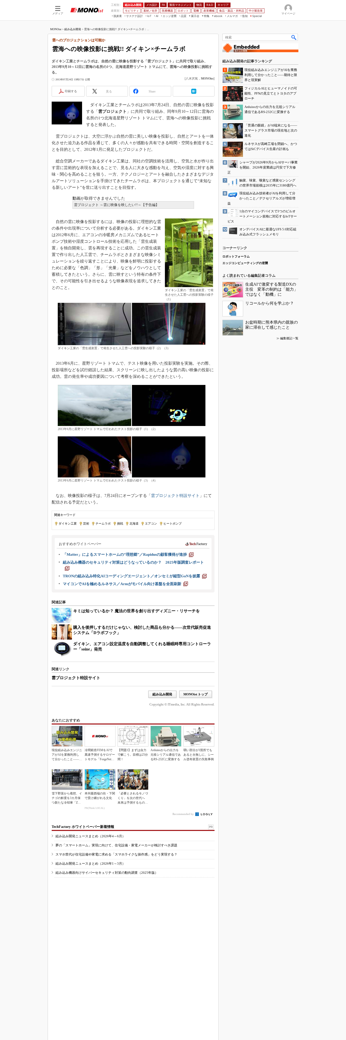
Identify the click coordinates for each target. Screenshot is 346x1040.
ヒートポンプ (172, 523)
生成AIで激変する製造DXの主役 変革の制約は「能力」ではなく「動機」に (271, 289)
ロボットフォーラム (236, 256)
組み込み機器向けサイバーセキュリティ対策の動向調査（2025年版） (106, 873)
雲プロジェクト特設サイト (175, 495)
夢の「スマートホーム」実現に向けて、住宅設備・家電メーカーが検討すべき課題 (116, 845)
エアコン (151, 523)
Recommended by (183, 813)
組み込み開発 (72, 29)
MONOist (55, 29)
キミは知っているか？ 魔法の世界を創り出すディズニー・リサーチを (136, 611)
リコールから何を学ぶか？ (269, 303)
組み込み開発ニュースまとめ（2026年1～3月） (90, 863)
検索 (294, 37)
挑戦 (120, 523)
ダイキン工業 (68, 523)
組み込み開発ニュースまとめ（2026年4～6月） (90, 836)
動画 (76, 198)
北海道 (134, 523)
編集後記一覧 (289, 338)
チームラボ (103, 523)
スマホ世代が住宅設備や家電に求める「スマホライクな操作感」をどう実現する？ (116, 854)
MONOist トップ (195, 694)
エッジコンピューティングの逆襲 (245, 263)
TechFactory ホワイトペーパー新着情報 (83, 827)
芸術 (86, 523)
